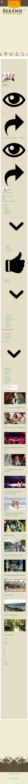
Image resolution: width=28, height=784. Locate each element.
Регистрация (14, 2)
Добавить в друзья (8, 137)
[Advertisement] (14, 34)
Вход (14, 7)
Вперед (6, 662)
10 (5, 652)
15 (5, 660)
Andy (5, 85)
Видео (7, 208)
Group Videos (7, 336)
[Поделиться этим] (14, 136)
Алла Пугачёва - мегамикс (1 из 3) (14, 407)
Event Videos (7, 334)
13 (5, 657)
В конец (6, 664)
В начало (6, 642)
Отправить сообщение (19, 137)
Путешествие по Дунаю (11, 615)
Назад (6, 643)
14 (5, 659)
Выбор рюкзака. (9, 535)
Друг (6, 204)
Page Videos (7, 333)
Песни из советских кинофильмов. (14, 427)
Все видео (7, 338)
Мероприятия (8, 211)
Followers (9, 249)
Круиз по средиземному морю (13, 555)
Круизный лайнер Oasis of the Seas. (14, 575)
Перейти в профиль (8, 192)
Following (9, 251)
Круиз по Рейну (8, 635)
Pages (8, 246)
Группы (7, 210)
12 (5, 655)
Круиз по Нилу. (8, 595)
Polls (7, 247)
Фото (6, 206)
